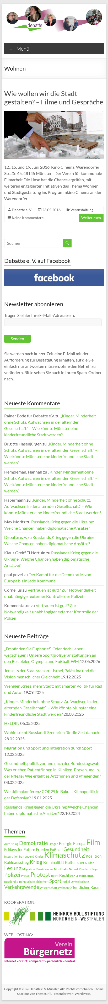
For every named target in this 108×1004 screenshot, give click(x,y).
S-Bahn (21, 881)
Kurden (89, 862)
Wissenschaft (48, 887)
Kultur (70, 862)
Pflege (94, 869)
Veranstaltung (82, 210)
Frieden (42, 849)
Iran (21, 856)
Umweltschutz (80, 881)
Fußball (56, 849)
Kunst (80, 862)
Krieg (36, 861)
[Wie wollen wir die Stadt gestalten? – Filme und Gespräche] (54, 113)
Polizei (12, 874)
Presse (25, 875)
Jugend (29, 856)
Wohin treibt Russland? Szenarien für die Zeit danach (51, 732)
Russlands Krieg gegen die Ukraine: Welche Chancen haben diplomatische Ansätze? (51, 559)
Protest (40, 874)
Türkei (66, 881)
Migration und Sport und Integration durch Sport (48, 747)
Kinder (39, 856)
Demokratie (33, 843)
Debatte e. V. (22, 210)
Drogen (53, 844)
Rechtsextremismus (76, 875)
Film (93, 842)
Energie (65, 843)
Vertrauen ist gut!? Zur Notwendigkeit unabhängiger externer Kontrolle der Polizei (51, 611)
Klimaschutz (64, 854)
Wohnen (63, 887)
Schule (30, 881)
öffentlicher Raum (84, 887)
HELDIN (11, 723)
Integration (11, 856)
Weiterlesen (91, 217)
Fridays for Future (19, 849)
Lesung (12, 868)
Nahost (73, 869)
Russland (10, 881)
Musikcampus (44, 869)
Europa (79, 843)
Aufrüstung (11, 844)
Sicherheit (42, 881)
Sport (55, 881)
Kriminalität (53, 862)
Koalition (93, 856)
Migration (28, 869)
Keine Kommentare (28, 217)
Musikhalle (61, 869)
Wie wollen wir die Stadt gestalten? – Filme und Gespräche (53, 97)
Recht (54, 875)
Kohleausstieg (16, 862)
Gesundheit (76, 849)
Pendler (84, 869)
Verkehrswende (21, 887)
